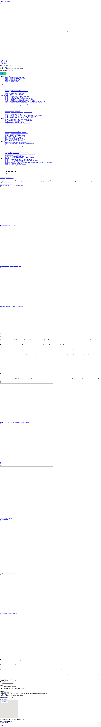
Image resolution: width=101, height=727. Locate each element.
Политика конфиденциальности (6, 721)
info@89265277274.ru (4, 63)
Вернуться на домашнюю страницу (7, 178)
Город (1, 682)
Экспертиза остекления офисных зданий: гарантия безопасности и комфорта (20, 100)
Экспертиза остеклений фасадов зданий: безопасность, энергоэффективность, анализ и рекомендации (25, 101)
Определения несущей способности (7, 333)
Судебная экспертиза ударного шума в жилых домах (15, 78)
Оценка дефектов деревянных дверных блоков (14, 134)
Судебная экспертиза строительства (12, 81)
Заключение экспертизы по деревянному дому (14, 121)
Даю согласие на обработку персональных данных (14, 688)
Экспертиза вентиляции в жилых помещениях (14, 94)
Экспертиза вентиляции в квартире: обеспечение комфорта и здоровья (19, 117)
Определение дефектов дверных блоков (13, 137)
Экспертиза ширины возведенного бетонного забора (15, 87)
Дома (3, 118)
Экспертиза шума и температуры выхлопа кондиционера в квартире (18, 112)
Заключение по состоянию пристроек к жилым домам (15, 128)
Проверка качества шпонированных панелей (14, 146)
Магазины (4, 149)
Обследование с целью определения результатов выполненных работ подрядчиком (21, 160)
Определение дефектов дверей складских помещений (15, 142)
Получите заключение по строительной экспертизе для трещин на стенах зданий (21, 103)
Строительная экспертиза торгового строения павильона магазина (18, 150)
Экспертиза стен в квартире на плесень (12, 113)
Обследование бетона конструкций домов (8, 573)
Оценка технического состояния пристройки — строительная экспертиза (19, 157)
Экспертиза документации (7, 84)
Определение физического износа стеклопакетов (14, 138)
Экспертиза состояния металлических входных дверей (15, 132)
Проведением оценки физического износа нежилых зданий (12, 306)
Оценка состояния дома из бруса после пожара (14, 126)
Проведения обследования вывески (12, 153)
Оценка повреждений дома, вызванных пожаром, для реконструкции (18, 120)
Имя (1, 677)
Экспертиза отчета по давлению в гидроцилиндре (10, 464)
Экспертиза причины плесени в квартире (13, 114)
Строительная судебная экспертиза (12, 80)
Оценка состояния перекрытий (6, 518)
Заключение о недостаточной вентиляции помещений (15, 135)
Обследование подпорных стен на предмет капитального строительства (19, 159)
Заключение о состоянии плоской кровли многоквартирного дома (18, 107)
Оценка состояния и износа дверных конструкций (15, 139)
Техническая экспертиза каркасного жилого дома (14, 122)
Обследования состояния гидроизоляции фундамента (15, 168)
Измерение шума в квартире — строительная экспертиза (11, 185)
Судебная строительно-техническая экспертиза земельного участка (18, 82)
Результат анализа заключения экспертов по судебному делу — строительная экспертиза (22, 83)
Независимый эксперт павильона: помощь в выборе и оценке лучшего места (20, 154)
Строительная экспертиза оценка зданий (13, 105)
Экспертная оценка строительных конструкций (14, 156)
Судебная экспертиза (6, 76)
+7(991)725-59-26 (3, 67)
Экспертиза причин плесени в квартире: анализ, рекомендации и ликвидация (20, 116)
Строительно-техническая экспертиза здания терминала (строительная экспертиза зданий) (23, 104)
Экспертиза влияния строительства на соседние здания (16, 88)
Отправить (2, 691)
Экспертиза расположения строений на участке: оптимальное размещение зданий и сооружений (24, 102)
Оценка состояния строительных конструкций (14, 155)
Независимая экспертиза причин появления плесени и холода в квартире (19, 108)
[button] (3, 60)
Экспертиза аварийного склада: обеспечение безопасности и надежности (19, 143)
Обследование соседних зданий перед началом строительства (17, 96)
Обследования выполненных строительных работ (15, 148)
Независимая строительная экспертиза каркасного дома (16, 92)
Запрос (1, 685)
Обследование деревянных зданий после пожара (14, 97)
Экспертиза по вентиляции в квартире (12, 111)
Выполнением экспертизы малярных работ (8, 613)
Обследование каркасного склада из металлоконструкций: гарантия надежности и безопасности (24, 144)
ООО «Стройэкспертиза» (5, 1)
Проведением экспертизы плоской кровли (8, 653)
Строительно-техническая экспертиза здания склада (15, 145)
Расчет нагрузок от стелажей (10, 147)
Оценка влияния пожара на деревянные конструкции (15, 136)
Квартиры (4, 106)
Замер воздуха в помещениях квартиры (12, 110)
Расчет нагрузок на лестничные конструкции (14, 140)
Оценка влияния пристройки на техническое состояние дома (17, 124)
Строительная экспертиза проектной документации (15, 86)
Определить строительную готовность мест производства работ (17, 166)
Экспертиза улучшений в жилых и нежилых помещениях (16, 91)
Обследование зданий (6, 95)
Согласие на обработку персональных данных (9, 686)
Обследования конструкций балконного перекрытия (15, 164)
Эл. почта (2, 681)
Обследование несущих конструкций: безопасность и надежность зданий (19, 99)
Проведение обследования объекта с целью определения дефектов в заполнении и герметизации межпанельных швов (28, 162)
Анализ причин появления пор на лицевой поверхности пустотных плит (14, 422)
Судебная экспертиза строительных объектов (14, 79)
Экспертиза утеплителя (4, 519)
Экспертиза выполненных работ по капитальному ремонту (16, 165)
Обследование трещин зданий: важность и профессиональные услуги (19, 98)
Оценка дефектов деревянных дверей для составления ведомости (18, 127)
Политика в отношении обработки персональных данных (11, 690)
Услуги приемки (5, 158)
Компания (2, 680)
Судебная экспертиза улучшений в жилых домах (14, 77)
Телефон (2, 679)
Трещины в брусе (3, 463)
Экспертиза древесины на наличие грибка (8, 225)
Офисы (3, 129)
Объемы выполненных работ (6, 334)
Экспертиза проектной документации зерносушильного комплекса (18, 85)
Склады (3, 141)
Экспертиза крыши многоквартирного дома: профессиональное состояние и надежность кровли (24, 115)
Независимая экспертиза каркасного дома (13, 90)
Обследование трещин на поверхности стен (13, 163)
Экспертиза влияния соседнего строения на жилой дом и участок (18, 119)
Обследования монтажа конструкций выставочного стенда (16, 167)
